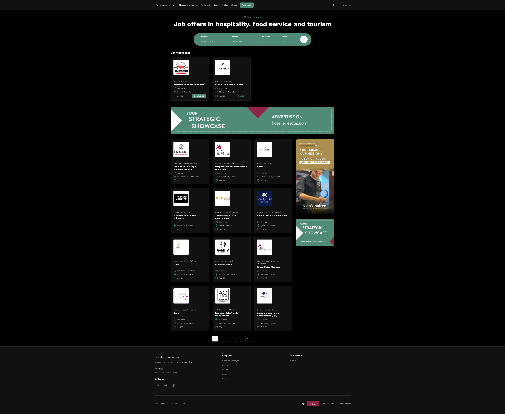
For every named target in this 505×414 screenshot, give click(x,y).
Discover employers (231, 361)
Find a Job (205, 5)
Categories (265, 37)
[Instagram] (173, 385)
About (234, 5)
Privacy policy (345, 403)
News (216, 5)
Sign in (346, 5)
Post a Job (247, 5)
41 (248, 339)
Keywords (205, 37)
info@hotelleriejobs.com (166, 373)
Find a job (226, 365)
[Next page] (255, 338)
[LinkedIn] (165, 385)
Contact (225, 379)
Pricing (225, 5)
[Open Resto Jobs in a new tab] (313, 403)
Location (234, 37)
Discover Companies (188, 5)
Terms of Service (330, 403)
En (334, 5)
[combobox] (269, 41)
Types (284, 37)
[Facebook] (158, 385)
